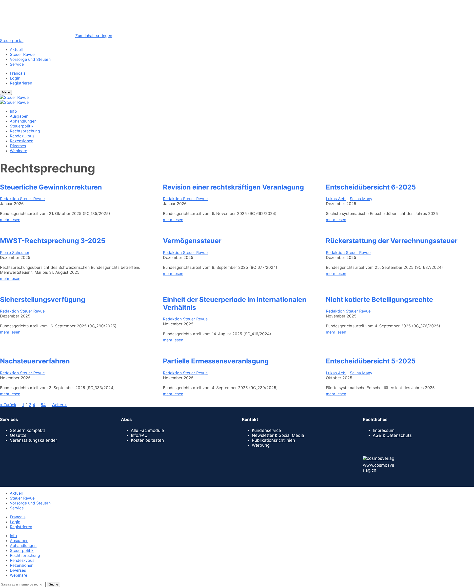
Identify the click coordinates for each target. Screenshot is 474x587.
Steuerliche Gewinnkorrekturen (51, 187)
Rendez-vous (22, 135)
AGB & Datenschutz (392, 435)
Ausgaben (19, 116)
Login (15, 78)
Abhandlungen (23, 121)
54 (43, 404)
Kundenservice (266, 430)
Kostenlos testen (147, 440)
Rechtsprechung (25, 130)
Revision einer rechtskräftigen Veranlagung (233, 187)
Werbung (261, 445)
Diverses (18, 145)
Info (13, 111)
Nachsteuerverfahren (35, 361)
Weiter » (59, 404)
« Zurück (8, 404)
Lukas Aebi (336, 198)
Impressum (384, 430)
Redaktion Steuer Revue (22, 198)
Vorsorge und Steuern (30, 59)
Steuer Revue (22, 54)
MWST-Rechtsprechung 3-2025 (52, 241)
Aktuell (16, 49)
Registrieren (21, 83)
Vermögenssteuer (192, 241)
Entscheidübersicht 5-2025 (370, 361)
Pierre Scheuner (14, 252)
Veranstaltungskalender (33, 440)
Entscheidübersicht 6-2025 (371, 187)
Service (17, 64)
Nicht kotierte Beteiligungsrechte (379, 300)
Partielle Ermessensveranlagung (216, 361)
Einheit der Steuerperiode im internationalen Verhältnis (234, 304)
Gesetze (18, 435)
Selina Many (361, 198)
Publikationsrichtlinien (273, 440)
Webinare (18, 150)
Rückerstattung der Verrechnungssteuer (391, 241)
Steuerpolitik (22, 126)
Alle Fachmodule (147, 430)
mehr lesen (10, 219)
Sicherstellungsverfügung (42, 300)
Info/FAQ (139, 435)
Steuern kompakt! (27, 430)
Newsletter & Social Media (278, 435)
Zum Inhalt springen (93, 35)
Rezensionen (21, 140)
